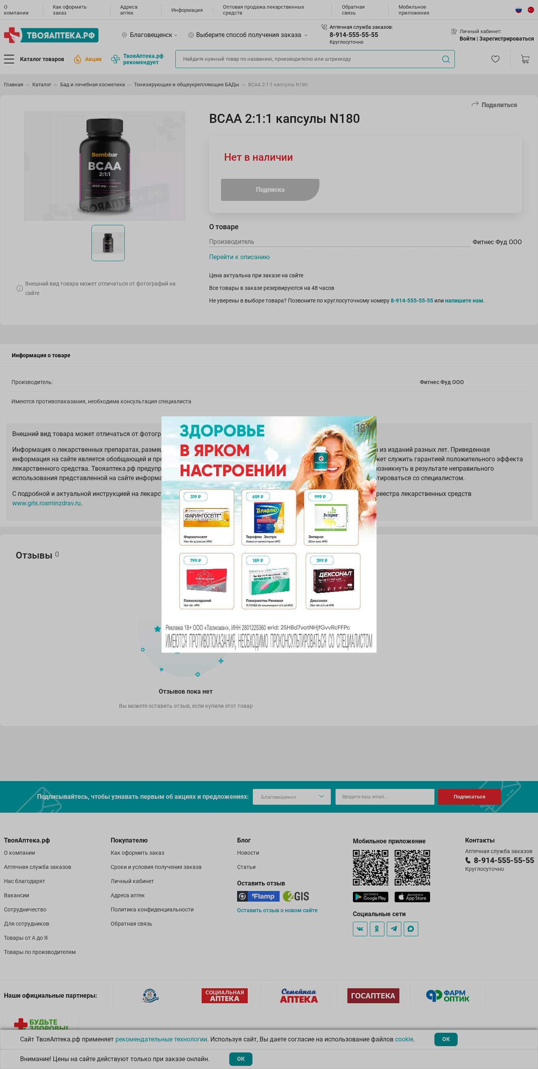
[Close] (368, 425)
